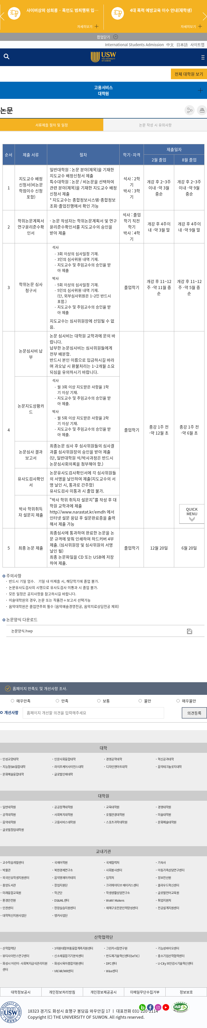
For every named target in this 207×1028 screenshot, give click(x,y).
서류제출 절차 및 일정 (51, 124)
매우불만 (189, 701)
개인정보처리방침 (62, 991)
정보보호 (186, 991)
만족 (64, 701)
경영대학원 (164, 807)
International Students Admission (134, 44)
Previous (4, 16)
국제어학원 (61, 862)
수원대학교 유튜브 (166, 1007)
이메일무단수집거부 (145, 991)
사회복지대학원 (63, 814)
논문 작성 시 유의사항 (155, 124)
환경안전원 (9, 900)
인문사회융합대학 (64, 759)
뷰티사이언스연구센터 (16, 956)
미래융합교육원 (12, 893)
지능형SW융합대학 (14, 766)
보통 (106, 701)
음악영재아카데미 (64, 877)
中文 (170, 44)
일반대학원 (9, 807)
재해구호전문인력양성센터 (122, 908)
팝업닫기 (103, 36)
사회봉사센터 (114, 870)
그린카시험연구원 (116, 948)
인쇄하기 (202, 110)
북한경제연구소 (63, 870)
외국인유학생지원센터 (16, 877)
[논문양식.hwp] (189, 631)
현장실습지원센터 (64, 908)
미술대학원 (164, 814)
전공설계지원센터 (168, 908)
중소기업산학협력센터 (171, 956)
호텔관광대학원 (115, 814)
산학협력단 (9, 948)
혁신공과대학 (166, 759)
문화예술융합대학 (13, 774)
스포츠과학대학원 (116, 822)
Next (205, 16)
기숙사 (162, 862)
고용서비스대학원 (103, 90)
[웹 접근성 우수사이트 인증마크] (180, 1005)
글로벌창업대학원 (13, 829)
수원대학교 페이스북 (150, 1007)
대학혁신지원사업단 (15, 915)
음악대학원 (9, 822)
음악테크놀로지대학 (170, 766)
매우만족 (23, 701)
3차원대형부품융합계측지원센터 (73, 948)
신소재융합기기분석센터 (69, 956)
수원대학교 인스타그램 (158, 1007)
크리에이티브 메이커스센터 (122, 885)
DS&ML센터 (61, 900)
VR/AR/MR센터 (63, 971)
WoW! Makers (115, 900)
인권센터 (8, 908)
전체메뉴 (202, 57)
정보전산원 (164, 877)
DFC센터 (111, 963)
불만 (147, 701)
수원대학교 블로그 (142, 1007)
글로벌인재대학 (63, 774)
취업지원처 (164, 900)
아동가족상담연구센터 (171, 870)
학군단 (58, 893)
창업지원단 (61, 885)
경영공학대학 (114, 759)
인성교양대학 (10, 759)
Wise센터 (112, 971)
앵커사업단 (61, 915)
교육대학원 (112, 807)
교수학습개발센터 (13, 862)
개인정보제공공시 (103, 991)
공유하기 (190, 110)
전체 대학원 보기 (189, 74)
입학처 (110, 877)
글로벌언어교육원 (168, 893)
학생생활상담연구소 (118, 893)
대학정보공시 (21, 991)
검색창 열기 (6, 56)
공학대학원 (9, 814)
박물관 (7, 870)
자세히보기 (84, 26)
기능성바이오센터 (168, 948)
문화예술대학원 (167, 822)
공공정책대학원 (63, 807)
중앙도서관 (9, 885)
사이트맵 (197, 44)
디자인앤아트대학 (116, 766)
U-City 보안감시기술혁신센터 (175, 963)
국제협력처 (112, 862)
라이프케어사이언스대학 (69, 766)
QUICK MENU (192, 511)
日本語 (182, 44)
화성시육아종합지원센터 (69, 963)
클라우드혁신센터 (168, 885)
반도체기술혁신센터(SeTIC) (122, 956)
